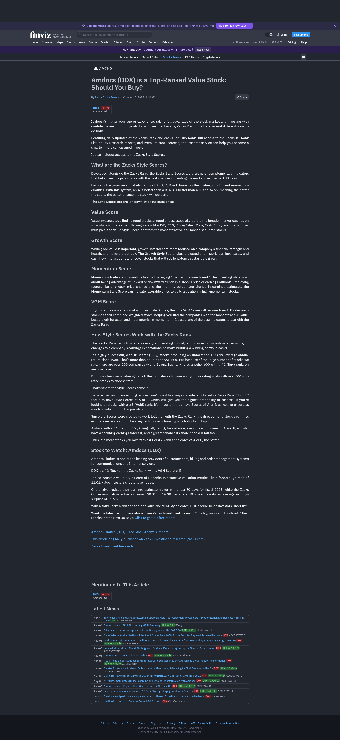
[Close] (335, 26)
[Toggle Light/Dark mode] (269, 34)
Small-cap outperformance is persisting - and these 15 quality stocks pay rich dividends (154, 696)
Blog (153, 723)
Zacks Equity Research (108, 97)
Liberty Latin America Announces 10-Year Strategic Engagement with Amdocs (148, 691)
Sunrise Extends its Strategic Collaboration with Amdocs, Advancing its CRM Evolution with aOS (158, 668)
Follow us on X (186, 723)
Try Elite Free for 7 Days (232, 25)
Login (284, 34)
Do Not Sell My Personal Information (218, 723)
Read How (203, 49)
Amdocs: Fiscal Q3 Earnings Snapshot (125, 655)
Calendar (167, 42)
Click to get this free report (155, 518)
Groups (93, 42)
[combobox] (114, 34)
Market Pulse (150, 57)
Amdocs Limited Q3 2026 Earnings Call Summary (132, 625)
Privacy (171, 723)
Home (34, 42)
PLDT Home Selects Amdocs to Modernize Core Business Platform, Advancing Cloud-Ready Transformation (164, 660)
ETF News (192, 57)
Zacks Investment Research (112, 546)
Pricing (292, 42)
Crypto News (211, 57)
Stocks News (172, 57)
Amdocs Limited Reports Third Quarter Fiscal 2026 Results (137, 686)
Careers (131, 723)
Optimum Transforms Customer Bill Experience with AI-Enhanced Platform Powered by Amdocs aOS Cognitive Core (170, 640)
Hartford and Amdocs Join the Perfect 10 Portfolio (132, 701)
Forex (129, 42)
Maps (60, 42)
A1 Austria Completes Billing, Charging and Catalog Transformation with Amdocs (149, 680)
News (82, 42)
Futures (117, 42)
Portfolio (153, 42)
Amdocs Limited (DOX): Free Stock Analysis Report (129, 532)
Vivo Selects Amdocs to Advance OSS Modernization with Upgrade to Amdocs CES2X (152, 675)
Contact (142, 723)
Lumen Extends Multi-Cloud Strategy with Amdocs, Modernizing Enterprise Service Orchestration (159, 648)
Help (304, 42)
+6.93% (168, 625)
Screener (47, 42)
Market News (129, 57)
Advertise (118, 723)
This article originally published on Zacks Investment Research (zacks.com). (148, 539)
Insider (105, 42)
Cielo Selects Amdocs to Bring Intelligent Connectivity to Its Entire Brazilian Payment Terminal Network (163, 635)
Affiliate (105, 723)
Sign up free (301, 34)
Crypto (141, 42)
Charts (71, 42)
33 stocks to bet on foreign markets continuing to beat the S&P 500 (142, 630)
